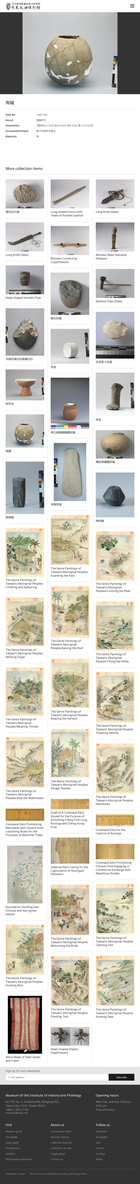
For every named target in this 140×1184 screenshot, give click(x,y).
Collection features (61, 1142)
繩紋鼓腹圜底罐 (105, 462)
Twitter (100, 1148)
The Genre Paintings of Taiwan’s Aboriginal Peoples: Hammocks (114, 800)
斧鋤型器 (56, 504)
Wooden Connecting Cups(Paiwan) (64, 260)
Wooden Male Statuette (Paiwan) (111, 256)
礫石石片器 (12, 212)
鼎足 (98, 420)
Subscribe (121, 1077)
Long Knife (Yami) (107, 212)
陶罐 (8, 451)
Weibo (99, 1159)
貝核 (53, 367)
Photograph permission (19, 1159)
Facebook (101, 1131)
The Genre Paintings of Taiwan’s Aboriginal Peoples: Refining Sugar (24, 653)
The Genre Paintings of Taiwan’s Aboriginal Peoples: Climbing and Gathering (24, 583)
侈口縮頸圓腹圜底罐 (63, 432)
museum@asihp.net (17, 1112)
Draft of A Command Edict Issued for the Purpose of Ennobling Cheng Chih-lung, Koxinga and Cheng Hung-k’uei (69, 820)
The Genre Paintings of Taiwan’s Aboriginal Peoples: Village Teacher (69, 784)
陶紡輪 (100, 521)
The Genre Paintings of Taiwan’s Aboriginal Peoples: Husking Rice (24, 981)
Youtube (100, 1153)
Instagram (101, 1137)
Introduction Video (61, 1131)
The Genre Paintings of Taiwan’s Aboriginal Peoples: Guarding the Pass (69, 571)
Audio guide (12, 1142)
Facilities (10, 1153)
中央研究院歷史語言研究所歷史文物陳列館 (23, 6)
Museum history (60, 1137)
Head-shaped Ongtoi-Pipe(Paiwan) (65, 1051)
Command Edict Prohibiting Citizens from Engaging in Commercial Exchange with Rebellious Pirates (114, 868)
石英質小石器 (104, 362)
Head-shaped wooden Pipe (23, 298)
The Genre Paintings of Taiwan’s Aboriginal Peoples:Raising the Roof (67, 644)
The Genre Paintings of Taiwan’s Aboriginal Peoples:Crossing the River (113, 587)
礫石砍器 (56, 318)
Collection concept (61, 1148)
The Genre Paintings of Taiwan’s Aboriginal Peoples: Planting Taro (69, 1012)
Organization (58, 1153)
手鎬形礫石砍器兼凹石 (19, 359)
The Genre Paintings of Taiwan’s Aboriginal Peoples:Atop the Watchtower (25, 794)
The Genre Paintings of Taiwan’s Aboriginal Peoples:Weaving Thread (22, 722)
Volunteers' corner (15, 1173)
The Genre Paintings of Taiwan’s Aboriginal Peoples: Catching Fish (114, 941)
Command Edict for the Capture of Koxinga (110, 831)
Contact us (57, 1159)
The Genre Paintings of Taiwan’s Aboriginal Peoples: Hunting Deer (114, 1013)
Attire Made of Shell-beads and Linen (23, 1059)
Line (98, 1142)
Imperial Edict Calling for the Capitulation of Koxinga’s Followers (69, 870)
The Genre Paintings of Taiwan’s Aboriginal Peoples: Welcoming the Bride (69, 942)
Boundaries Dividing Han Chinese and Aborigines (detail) (22, 910)
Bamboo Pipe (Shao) (109, 301)
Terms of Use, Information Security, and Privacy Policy (58, 1173)
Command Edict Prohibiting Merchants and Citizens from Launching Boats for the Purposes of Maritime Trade (24, 829)
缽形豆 (10, 404)
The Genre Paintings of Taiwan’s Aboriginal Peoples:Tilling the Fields (112, 657)
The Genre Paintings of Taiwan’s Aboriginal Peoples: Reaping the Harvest (69, 715)
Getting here (13, 1148)
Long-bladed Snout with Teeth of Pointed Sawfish (67, 213)
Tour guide (11, 1137)
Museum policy (14, 1131)
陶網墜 (10, 517)
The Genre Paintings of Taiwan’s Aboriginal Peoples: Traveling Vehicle (114, 729)
